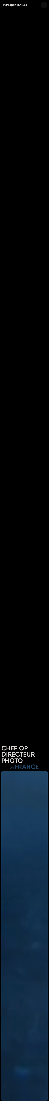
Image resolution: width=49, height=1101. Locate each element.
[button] (44, 5)
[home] (15, 5)
